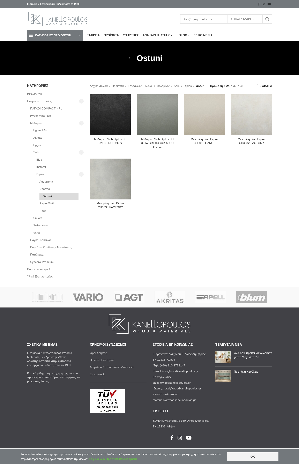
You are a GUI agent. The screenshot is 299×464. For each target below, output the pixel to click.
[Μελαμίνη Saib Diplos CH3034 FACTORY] (110, 179)
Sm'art (37, 218)
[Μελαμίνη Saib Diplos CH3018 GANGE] (204, 114)
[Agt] (129, 297)
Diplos (40, 174)
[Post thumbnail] (223, 357)
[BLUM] (251, 297)
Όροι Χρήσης (98, 353)
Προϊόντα (118, 86)
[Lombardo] (47, 297)
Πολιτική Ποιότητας (102, 360)
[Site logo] (58, 18)
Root (42, 210)
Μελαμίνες (36, 123)
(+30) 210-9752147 (172, 365)
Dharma (44, 188)
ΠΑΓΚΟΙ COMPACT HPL (46, 108)
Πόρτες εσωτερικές (39, 269)
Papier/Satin (47, 203)
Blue (39, 159)
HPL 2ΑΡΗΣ (35, 93)
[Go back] (131, 58)
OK (253, 456)
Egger (37, 145)
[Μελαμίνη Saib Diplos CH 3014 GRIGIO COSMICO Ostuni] (157, 114)
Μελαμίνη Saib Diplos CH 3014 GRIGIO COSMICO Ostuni (157, 143)
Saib (36, 152)
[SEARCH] (267, 19)
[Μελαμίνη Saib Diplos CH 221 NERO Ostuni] (110, 114)
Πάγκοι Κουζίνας (40, 240)
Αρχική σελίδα (99, 86)
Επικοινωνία (97, 374)
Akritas (37, 137)
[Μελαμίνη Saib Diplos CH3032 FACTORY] (251, 114)
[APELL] (210, 297)
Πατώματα (37, 254)
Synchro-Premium (42, 262)
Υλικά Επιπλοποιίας (40, 276)
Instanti (41, 166)
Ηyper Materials (40, 115)
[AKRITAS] (169, 297)
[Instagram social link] (263, 4)
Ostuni (47, 196)
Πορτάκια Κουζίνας (246, 371)
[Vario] (88, 297)
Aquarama (46, 181)
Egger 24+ (40, 130)
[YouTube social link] (269, 4)
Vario (36, 232)
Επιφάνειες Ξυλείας (39, 101)
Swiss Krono (41, 225)
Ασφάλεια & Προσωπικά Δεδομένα (112, 367)
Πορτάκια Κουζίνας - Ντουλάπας (51, 247)
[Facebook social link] (258, 4)
